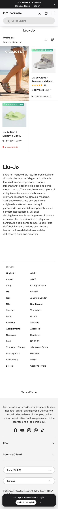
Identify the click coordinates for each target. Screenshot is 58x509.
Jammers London (38, 297)
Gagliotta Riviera (38, 365)
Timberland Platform (16, 347)
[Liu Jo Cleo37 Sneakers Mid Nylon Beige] (44, 61)
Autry (8, 285)
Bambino (10, 322)
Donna (33, 316)
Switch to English (25, 502)
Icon (8, 297)
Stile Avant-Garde (39, 347)
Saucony (10, 310)
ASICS (33, 279)
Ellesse (9, 365)
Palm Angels (12, 359)
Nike (8, 304)
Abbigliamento (13, 328)
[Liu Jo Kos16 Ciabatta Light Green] (14, 115)
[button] (46, 13)
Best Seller (35, 335)
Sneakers (34, 322)
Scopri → (38, 5)
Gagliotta (10, 273)
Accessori (35, 328)
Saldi (8, 341)
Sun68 (33, 359)
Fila (7, 291)
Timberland (35, 310)
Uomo (9, 316)
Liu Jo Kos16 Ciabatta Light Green (11, 135)
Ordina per (8, 37)
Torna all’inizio (29, 392)
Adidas (33, 273)
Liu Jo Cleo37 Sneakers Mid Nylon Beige (44, 81)
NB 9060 (34, 341)
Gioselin (34, 291)
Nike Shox (35, 353)
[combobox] (29, 20)
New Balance (36, 304)
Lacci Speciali (12, 353)
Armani (9, 279)
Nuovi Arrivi (11, 335)
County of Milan (38, 285)
